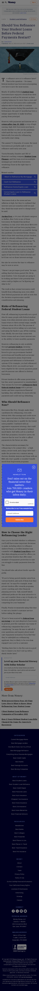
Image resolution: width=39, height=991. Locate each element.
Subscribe (20, 520)
